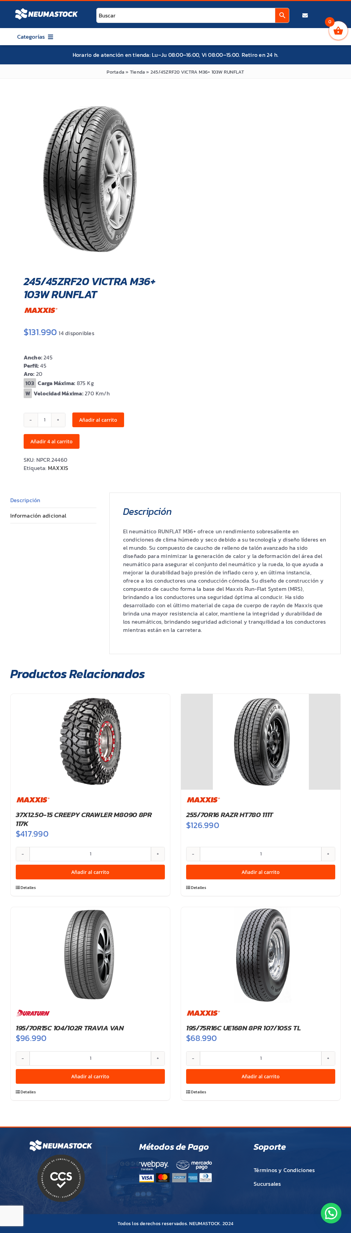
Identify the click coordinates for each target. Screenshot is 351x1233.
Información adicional (38, 515)
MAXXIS (58, 468)
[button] (331, 1213)
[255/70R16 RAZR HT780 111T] (260, 742)
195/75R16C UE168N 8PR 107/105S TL (243, 1027)
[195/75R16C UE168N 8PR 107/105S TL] (260, 955)
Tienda (137, 72)
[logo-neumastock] (46, 9)
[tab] (53, 500)
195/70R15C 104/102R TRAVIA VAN (70, 1027)
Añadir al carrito (98, 420)
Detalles (28, 888)
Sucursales (267, 1184)
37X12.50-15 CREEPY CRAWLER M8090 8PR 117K (84, 818)
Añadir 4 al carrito (52, 441)
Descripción (25, 500)
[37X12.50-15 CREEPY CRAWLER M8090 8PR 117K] (90, 742)
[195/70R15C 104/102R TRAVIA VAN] (90, 955)
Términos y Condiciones (284, 1170)
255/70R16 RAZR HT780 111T (229, 814)
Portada (115, 72)
